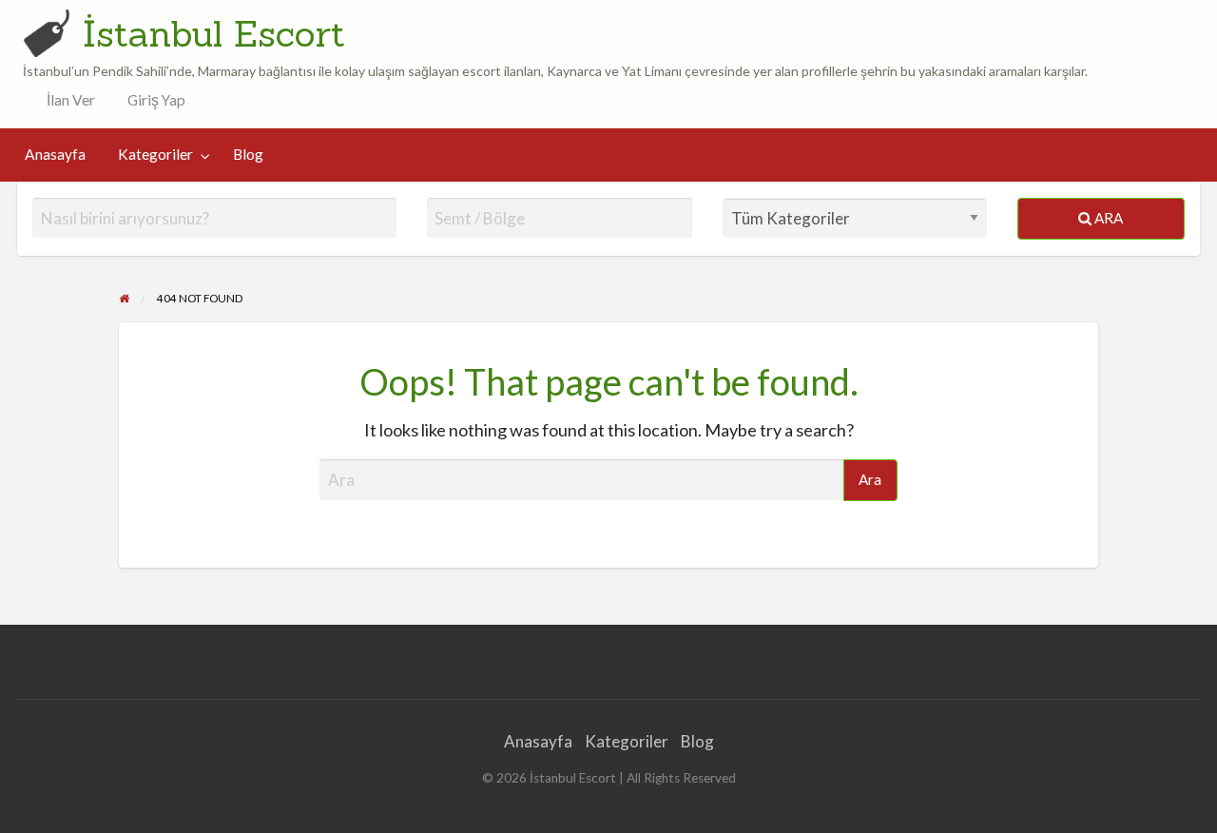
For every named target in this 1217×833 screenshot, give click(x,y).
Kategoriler (155, 154)
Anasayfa (55, 154)
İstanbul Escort (214, 33)
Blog (248, 154)
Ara (1107, 217)
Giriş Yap (156, 99)
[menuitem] (66, 100)
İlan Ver (69, 99)
